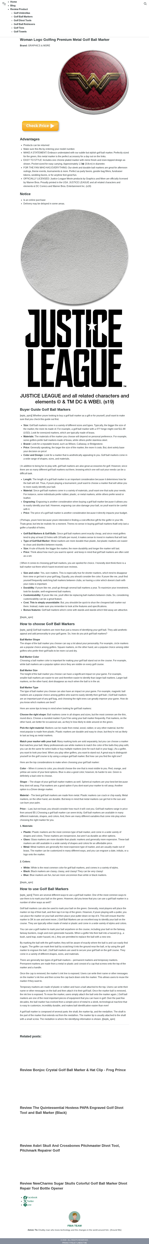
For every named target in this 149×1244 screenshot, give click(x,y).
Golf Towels (20, 31)
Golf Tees (19, 28)
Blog (13, 5)
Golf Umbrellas (22, 13)
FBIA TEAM (75, 1225)
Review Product (19, 9)
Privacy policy (69, 1243)
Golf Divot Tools (22, 20)
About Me (82, 1243)
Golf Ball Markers (23, 16)
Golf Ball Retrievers (24, 24)
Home (13, 2)
